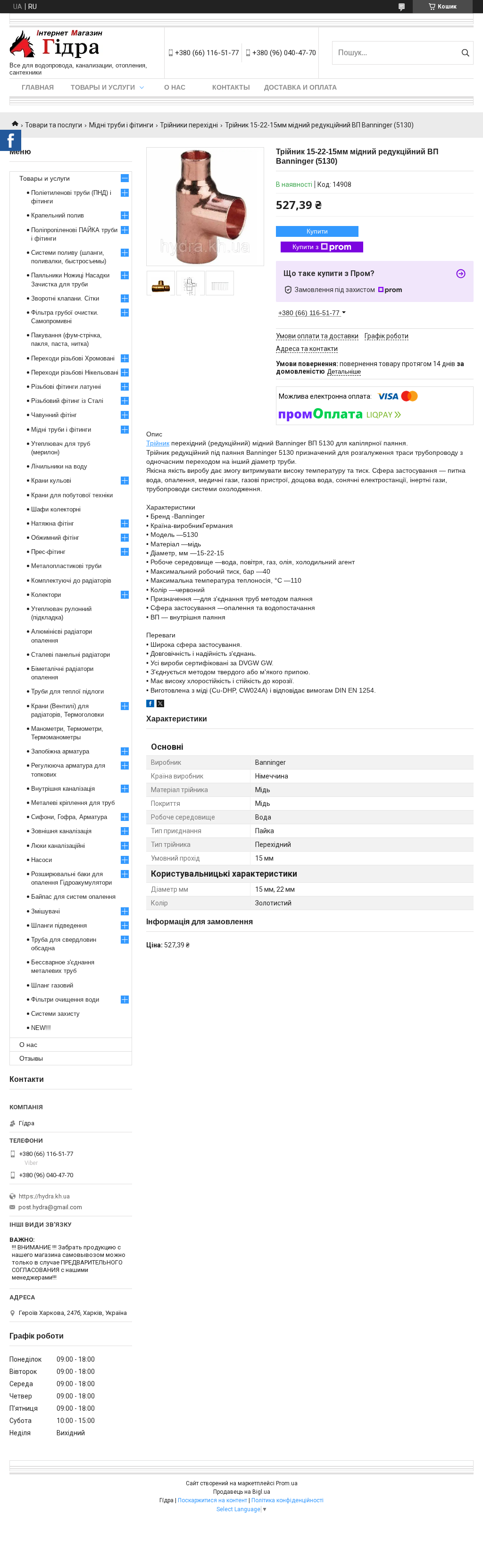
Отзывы (31, 1058)
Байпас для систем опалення (73, 896)
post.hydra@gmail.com (50, 1207)
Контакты (231, 87)
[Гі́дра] (56, 44)
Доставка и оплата (300, 87)
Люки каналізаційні (58, 845)
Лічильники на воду (59, 466)
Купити (317, 231)
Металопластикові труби (66, 565)
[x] (160, 705)
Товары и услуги (103, 87)
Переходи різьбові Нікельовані (74, 372)
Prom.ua (287, 1483)
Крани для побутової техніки (72, 495)
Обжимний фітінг (55, 537)
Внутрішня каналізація (63, 788)
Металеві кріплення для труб (73, 802)
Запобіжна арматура (60, 751)
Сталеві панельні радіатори (70, 654)
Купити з (305, 247)
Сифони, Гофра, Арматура (69, 816)
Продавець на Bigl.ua (241, 1492)
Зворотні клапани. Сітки (65, 298)
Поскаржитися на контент (212, 1500)
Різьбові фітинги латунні (66, 386)
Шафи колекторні (56, 509)
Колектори (46, 594)
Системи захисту (55, 1013)
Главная (38, 87)
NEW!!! (41, 1027)
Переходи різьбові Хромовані (73, 358)
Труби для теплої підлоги (67, 691)
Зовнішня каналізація (61, 831)
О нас (174, 87)
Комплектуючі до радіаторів (71, 580)
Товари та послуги (53, 125)
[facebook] (150, 705)
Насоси (41, 859)
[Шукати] (465, 53)
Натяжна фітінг (52, 523)
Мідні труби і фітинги (121, 125)
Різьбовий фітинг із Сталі (67, 400)
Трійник (157, 443)
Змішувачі (45, 911)
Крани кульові (51, 480)
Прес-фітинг (48, 551)
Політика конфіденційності (287, 1500)
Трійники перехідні (189, 125)
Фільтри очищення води (65, 999)
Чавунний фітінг (54, 414)
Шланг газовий (52, 985)
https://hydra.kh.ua (44, 1196)
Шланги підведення (59, 925)
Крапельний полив (57, 215)
